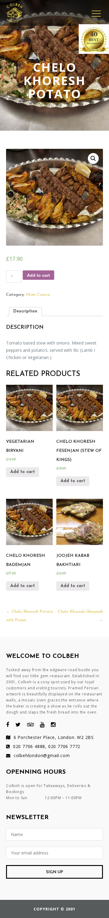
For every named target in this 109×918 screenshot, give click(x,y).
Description (25, 311)
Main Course (38, 294)
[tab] (25, 311)
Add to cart (38, 275)
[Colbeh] (14, 5)
